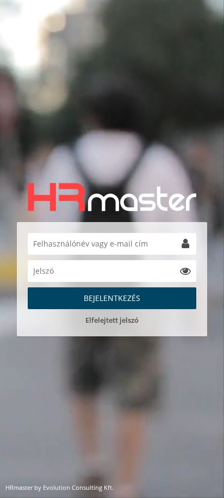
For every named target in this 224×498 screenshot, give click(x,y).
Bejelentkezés (112, 298)
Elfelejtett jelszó (112, 320)
